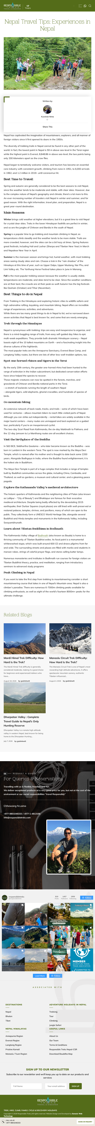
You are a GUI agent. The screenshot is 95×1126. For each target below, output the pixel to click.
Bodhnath (43, 535)
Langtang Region (14, 1045)
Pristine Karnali (13, 1049)
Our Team (53, 1040)
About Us (53, 1036)
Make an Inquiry (85, 1122)
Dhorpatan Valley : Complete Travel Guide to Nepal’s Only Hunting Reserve (21, 721)
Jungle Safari (55, 1025)
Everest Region (12, 1040)
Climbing (53, 1020)
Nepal (8, 1012)
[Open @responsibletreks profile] (4, 897)
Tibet (8, 1020)
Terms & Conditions (58, 1045)
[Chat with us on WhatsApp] (85, 5)
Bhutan (9, 1016)
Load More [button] (40, 976)
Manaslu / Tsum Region (16, 1054)
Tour (51, 1016)
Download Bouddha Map (60, 1054)
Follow (88, 897)
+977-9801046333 (13, 1123)
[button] (13, 914)
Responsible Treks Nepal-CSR (63, 1049)
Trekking (53, 1012)
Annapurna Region (14, 1036)
